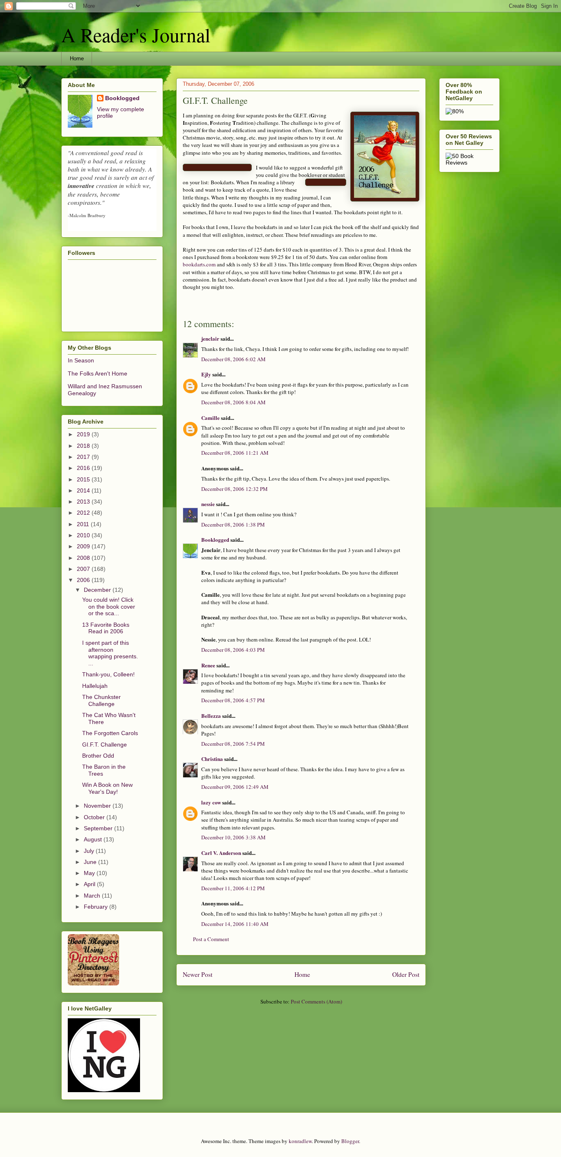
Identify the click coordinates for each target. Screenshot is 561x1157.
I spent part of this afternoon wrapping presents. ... (110, 653)
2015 (84, 479)
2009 (84, 546)
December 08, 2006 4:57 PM (233, 700)
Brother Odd (98, 755)
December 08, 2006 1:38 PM (233, 524)
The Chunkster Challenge (101, 700)
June (91, 862)
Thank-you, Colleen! (108, 674)
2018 (84, 445)
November (98, 805)
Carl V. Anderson (221, 853)
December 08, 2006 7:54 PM (233, 743)
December (98, 590)
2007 (84, 569)
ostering (222, 122)
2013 (84, 501)
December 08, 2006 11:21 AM (235, 452)
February (96, 906)
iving (320, 115)
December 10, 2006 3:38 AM (233, 837)
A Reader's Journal (135, 34)
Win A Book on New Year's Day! (107, 788)
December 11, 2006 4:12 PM (233, 888)
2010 (84, 535)
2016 (84, 468)
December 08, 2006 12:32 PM (234, 489)
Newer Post (197, 974)
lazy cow (211, 802)
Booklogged (215, 539)
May (90, 873)
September (99, 828)
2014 (84, 490)
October (95, 817)
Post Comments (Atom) (316, 1001)
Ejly (206, 374)
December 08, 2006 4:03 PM (233, 649)
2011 (84, 524)
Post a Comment (211, 939)
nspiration (196, 122)
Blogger (350, 1141)
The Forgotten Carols (110, 733)
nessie (208, 504)
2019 (84, 434)
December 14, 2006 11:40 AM (235, 924)
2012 (84, 512)
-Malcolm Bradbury (87, 215)
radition (245, 122)
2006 (84, 580)
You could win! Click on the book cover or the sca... (108, 606)
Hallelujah (95, 686)
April (90, 884)
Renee (208, 665)
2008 (84, 557)
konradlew (300, 1141)
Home (77, 58)
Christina (212, 759)
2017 (84, 457)
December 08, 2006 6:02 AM (233, 359)
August (93, 839)
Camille (210, 418)
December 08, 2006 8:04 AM (233, 402)
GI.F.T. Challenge (104, 744)
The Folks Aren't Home (97, 373)
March (93, 895)
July (90, 851)
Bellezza (211, 715)
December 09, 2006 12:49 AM (235, 786)
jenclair (210, 338)
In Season (81, 360)
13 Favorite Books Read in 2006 (105, 628)
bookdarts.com (199, 264)
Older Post (405, 974)
